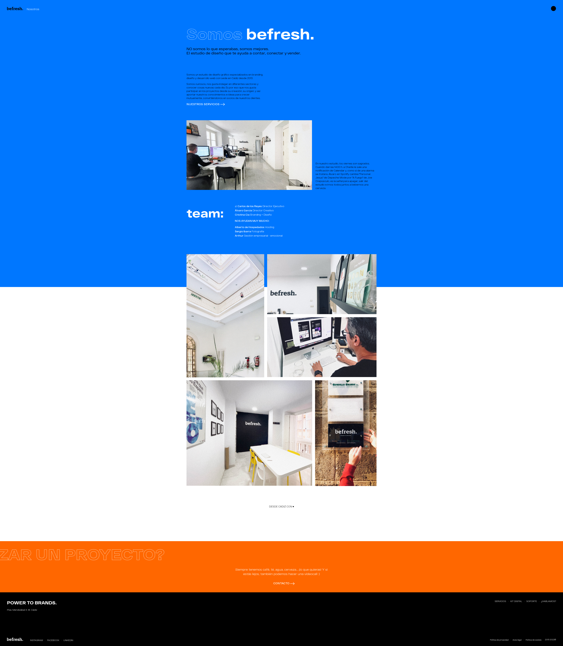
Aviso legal (517, 640)
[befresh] (15, 638)
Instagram (37, 640)
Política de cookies (533, 640)
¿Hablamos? (548, 601)
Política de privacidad (499, 640)
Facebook (53, 640)
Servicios (501, 601)
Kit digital (516, 601)
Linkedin (68, 640)
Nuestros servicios (203, 104)
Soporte (531, 601)
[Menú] (553, 8)
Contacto (281, 583)
